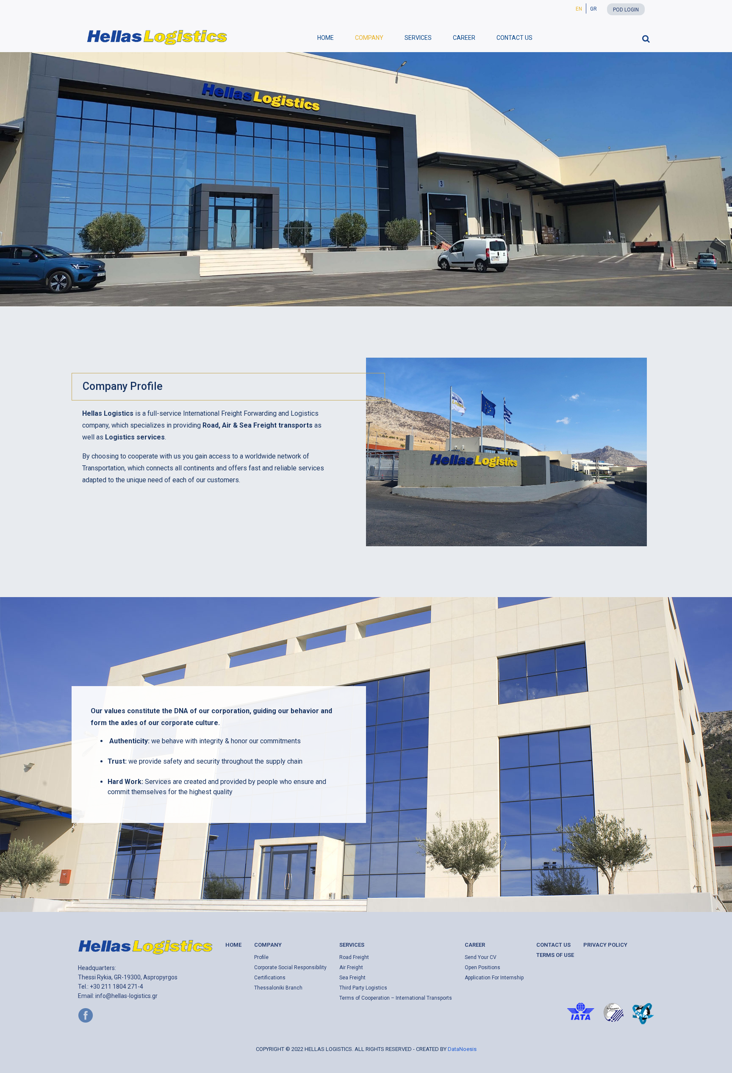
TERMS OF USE (555, 955)
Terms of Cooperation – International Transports (395, 998)
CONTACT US (514, 37)
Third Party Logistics (363, 988)
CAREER (464, 37)
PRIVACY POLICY (605, 945)
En (579, 9)
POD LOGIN (626, 10)
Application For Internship (494, 978)
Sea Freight (352, 978)
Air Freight (351, 967)
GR (593, 9)
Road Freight (354, 957)
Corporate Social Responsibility (290, 967)
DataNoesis (462, 1049)
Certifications (270, 978)
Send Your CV (480, 957)
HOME (325, 37)
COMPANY (369, 37)
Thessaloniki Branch (278, 988)
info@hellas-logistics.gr (126, 995)
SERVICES (418, 37)
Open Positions (482, 967)
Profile (261, 957)
